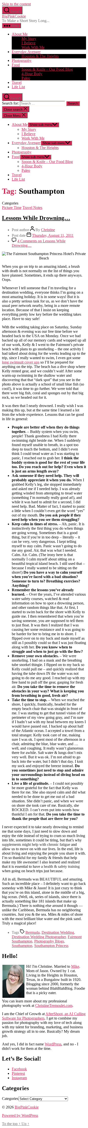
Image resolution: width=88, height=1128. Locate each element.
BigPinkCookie (14, 16)
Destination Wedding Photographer (39, 937)
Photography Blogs (49, 941)
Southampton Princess (51, 946)
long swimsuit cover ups (20, 362)
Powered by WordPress (20, 1115)
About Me (20, 34)
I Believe (28, 43)
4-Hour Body (32, 74)
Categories (10, 1098)
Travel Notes (32, 207)
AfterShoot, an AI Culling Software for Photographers (44, 1016)
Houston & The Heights (40, 56)
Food (16, 65)
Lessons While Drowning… (36, 218)
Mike (75, 966)
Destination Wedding (58, 932)
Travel (17, 82)
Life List (18, 87)
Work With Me (33, 47)
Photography (22, 60)
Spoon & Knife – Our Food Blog (47, 69)
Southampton (22, 946)
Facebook (19, 1069)
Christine (48, 230)
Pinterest (18, 1073)
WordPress (53, 1044)
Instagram (19, 1078)
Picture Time (12, 207)
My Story (29, 38)
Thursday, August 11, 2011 (53, 235)
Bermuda (32, 932)
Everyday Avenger (26, 52)
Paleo (26, 78)
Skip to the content (16, 4)
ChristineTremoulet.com (53, 1005)
